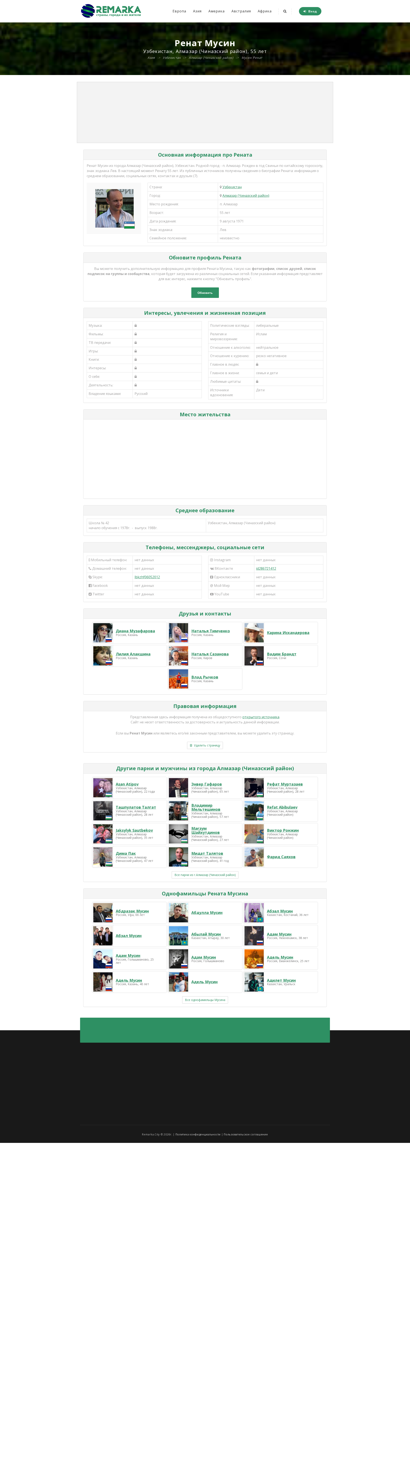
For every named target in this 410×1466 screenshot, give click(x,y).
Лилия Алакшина (133, 653)
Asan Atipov (127, 784)
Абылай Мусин (206, 934)
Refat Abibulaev (282, 807)
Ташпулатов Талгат (136, 807)
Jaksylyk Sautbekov (134, 830)
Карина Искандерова (288, 632)
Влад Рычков (204, 677)
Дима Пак (126, 853)
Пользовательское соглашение (246, 1134)
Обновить (205, 292)
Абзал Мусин (280, 911)
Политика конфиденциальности (198, 1134)
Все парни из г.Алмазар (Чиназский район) (205, 875)
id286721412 (266, 568)
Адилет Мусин (281, 980)
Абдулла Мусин (207, 912)
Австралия (241, 11)
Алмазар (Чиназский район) (246, 195)
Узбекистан (232, 187)
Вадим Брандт (281, 653)
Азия (197, 11)
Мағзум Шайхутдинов (205, 830)
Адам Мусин (279, 934)
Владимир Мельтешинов (205, 807)
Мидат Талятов (207, 853)
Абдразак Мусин (132, 911)
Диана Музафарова (135, 630)
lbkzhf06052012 (147, 577)
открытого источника (260, 717)
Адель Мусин (280, 957)
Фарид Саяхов (281, 856)
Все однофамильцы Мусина (205, 1000)
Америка (216, 11)
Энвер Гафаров (206, 784)
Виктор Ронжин (283, 830)
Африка (265, 11)
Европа (179, 11)
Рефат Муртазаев (285, 784)
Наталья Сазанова (210, 653)
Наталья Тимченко (210, 630)
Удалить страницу (206, 745)
